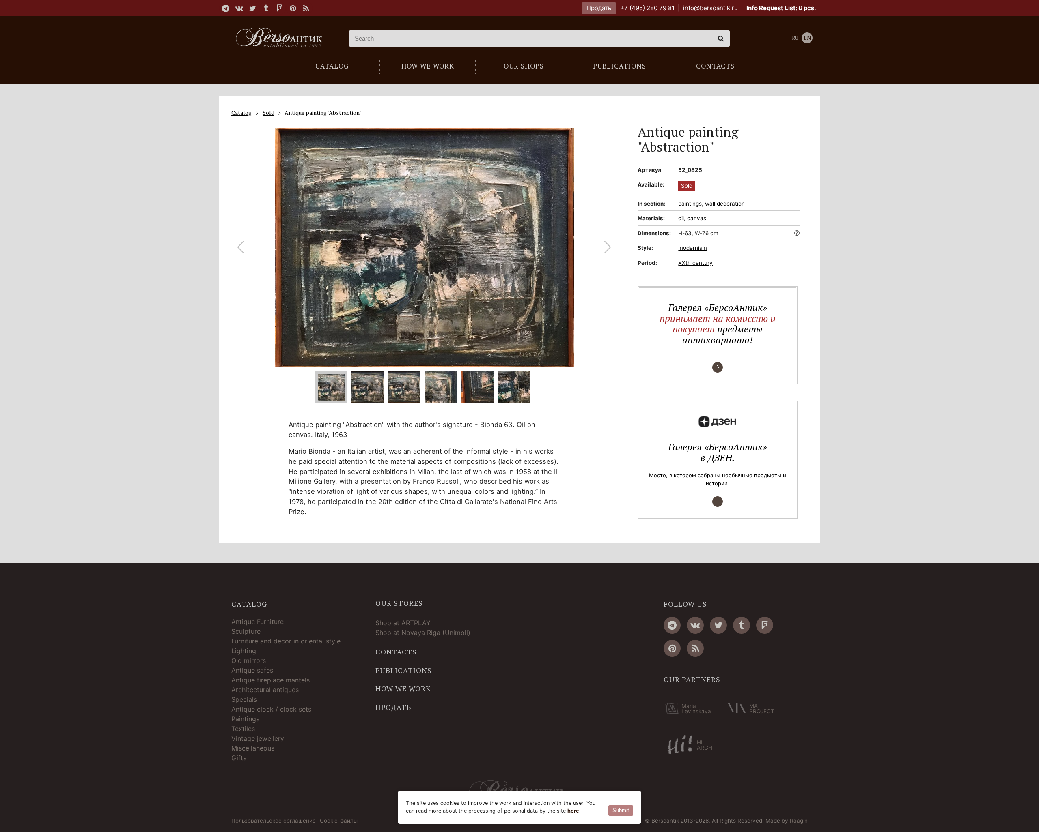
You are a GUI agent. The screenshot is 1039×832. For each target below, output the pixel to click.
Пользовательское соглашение (273, 821)
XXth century (695, 262)
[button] (607, 247)
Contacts (396, 652)
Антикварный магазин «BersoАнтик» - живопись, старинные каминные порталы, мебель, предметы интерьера (282, 38)
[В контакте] (239, 8)
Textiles (243, 729)
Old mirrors (248, 660)
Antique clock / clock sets (271, 709)
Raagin (799, 820)
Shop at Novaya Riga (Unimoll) (422, 632)
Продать (598, 8)
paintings (690, 203)
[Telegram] (225, 8)
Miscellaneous (252, 748)
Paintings (245, 719)
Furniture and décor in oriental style (286, 641)
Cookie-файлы (339, 821)
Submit (620, 810)
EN (807, 37)
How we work (403, 689)
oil (681, 218)
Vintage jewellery (257, 738)
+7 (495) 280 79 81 (647, 8)
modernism (692, 247)
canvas (696, 218)
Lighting (243, 651)
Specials (244, 699)
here (573, 811)
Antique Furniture (257, 622)
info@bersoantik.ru (710, 8)
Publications (403, 670)
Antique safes (252, 670)
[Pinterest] (292, 8)
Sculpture (246, 631)
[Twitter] (252, 8)
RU (795, 37)
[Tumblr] (265, 8)
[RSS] (306, 8)
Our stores (399, 603)
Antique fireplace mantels (270, 680)
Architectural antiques (265, 690)
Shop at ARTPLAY (403, 623)
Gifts (238, 758)
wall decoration (725, 203)
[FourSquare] (279, 8)
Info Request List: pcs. (781, 8)
